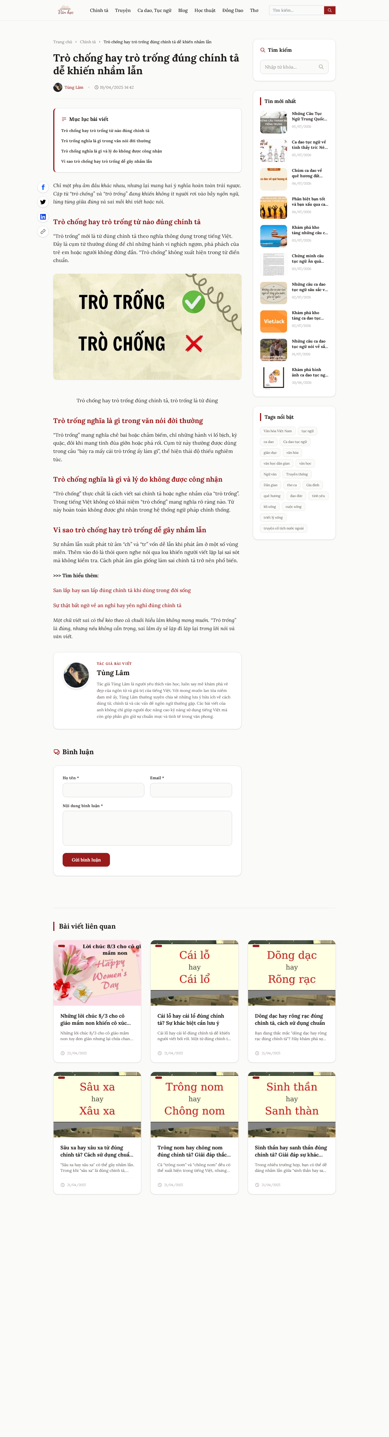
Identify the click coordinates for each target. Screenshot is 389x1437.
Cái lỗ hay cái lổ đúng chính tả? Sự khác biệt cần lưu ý (190, 1019)
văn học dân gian (277, 463)
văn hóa (292, 452)
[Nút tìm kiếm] (329, 10)
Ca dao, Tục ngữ (154, 10)
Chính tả (99, 10)
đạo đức (296, 496)
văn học (305, 463)
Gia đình (312, 485)
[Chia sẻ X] (43, 202)
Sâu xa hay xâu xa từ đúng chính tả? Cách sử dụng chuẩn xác (96, 1154)
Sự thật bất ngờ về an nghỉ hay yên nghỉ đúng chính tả (117, 605)
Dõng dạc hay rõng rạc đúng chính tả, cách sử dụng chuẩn (290, 1019)
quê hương (272, 496)
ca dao (269, 442)
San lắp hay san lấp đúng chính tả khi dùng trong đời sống (122, 590)
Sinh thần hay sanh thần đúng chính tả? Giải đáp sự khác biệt (291, 1154)
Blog (183, 10)
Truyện (123, 10)
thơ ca (292, 485)
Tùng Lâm (74, 87)
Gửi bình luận (86, 860)
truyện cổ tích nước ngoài (284, 528)
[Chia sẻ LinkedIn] (43, 216)
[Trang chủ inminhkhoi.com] (66, 10)
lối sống (270, 506)
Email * (157, 777)
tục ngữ (308, 431)
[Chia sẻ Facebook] (43, 187)
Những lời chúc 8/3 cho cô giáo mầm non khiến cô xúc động (93, 1023)
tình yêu (318, 496)
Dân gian (270, 485)
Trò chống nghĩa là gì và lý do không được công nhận (111, 151)
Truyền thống (297, 474)
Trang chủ (62, 41)
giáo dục (270, 452)
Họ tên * (71, 777)
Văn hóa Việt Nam (278, 431)
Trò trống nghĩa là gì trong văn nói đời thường (106, 140)
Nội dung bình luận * (83, 805)
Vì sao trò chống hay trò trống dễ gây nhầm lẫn (106, 161)
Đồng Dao (232, 10)
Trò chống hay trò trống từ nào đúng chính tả (105, 130)
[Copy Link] (43, 231)
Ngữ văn (270, 474)
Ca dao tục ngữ (295, 442)
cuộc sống (294, 506)
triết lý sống (273, 517)
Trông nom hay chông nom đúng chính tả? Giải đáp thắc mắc (192, 1154)
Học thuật (205, 10)
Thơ (254, 10)
